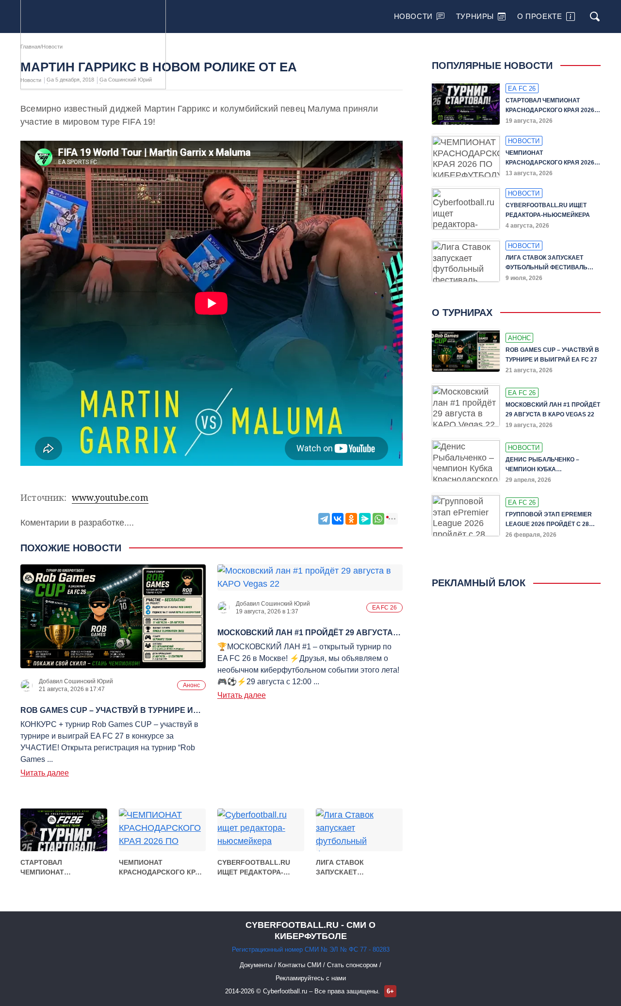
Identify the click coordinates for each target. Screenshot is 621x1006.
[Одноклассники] (351, 519)
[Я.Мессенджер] (365, 519)
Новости (413, 16)
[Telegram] (324, 519)
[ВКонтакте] (337, 519)
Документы (257, 965)
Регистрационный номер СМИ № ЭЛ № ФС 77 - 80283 (311, 949)
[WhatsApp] (378, 519)
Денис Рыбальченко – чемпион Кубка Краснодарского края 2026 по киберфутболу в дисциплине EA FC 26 (550, 465)
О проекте (539, 16)
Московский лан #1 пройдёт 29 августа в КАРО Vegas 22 (553, 409)
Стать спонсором (353, 965)
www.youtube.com (110, 497)
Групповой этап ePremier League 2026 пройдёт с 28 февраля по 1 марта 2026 (549, 520)
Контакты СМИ (300, 965)
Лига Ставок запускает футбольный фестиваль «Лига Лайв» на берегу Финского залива (350, 867)
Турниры (475, 16)
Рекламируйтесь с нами (311, 978)
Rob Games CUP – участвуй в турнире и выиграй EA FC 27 (552, 354)
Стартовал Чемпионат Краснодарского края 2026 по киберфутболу (63, 867)
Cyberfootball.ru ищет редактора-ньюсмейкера (253, 867)
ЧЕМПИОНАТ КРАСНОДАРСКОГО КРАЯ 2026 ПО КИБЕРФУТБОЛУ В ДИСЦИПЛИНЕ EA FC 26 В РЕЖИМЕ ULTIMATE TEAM (162, 867)
